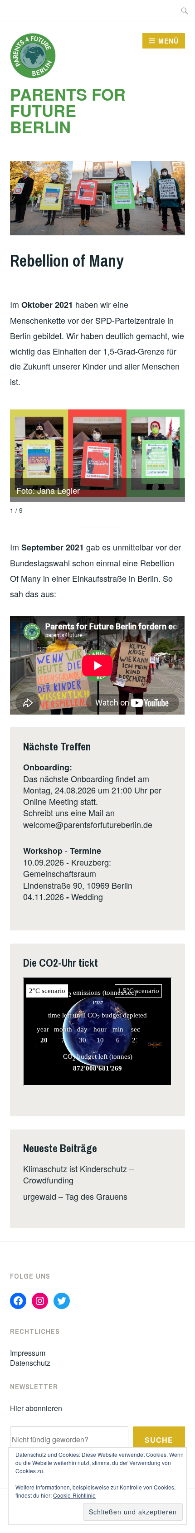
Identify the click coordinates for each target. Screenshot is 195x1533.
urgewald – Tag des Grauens (75, 1196)
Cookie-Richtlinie (74, 1495)
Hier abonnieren (36, 1408)
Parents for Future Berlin (68, 110)
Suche (159, 1440)
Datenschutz (30, 1363)
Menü (168, 40)
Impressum (27, 1353)
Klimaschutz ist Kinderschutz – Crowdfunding (78, 1174)
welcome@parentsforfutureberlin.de (87, 824)
